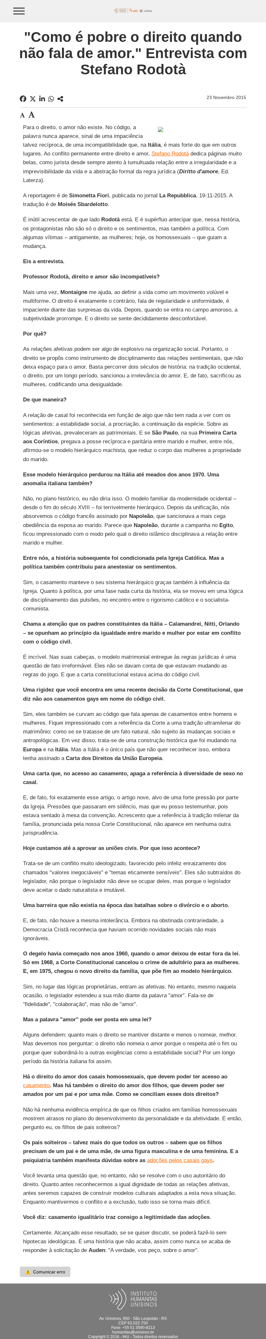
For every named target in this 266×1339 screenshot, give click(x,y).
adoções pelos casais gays (180, 1160)
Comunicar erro (45, 1271)
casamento (36, 1085)
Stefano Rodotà (170, 154)
